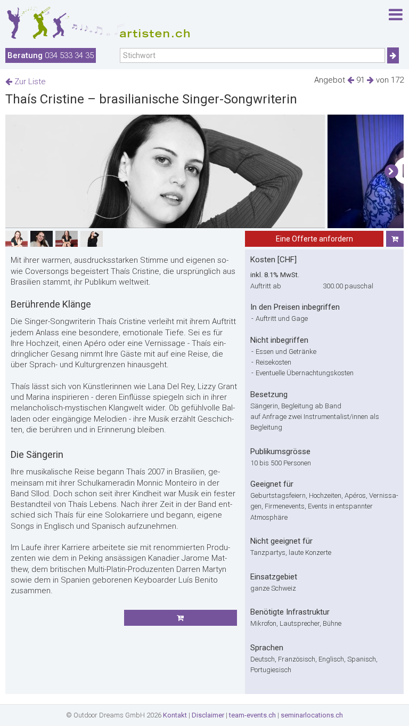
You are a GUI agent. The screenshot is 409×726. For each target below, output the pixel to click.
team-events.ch (252, 715)
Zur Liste (29, 81)
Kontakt (175, 715)
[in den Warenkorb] (395, 239)
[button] (391, 171)
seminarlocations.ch (312, 715)
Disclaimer (208, 715)
